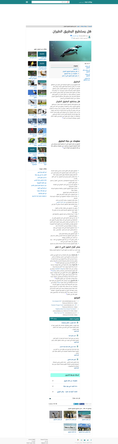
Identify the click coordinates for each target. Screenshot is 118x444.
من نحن (46, 441)
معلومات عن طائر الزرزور (70, 380)
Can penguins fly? (56, 301)
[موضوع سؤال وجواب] (51, 319)
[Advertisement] (59, 15)
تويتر (77, 404)
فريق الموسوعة (75, 36)
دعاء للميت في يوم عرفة (70, 386)
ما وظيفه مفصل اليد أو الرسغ (39, 196)
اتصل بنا (33, 441)
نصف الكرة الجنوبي (61, 202)
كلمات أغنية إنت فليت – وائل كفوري (67, 391)
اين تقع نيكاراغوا (42, 193)
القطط (53, 271)
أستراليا (59, 282)
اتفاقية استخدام (32, 439)
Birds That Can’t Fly (59, 313)
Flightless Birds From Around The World (65, 309)
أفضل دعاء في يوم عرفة (40, 175)
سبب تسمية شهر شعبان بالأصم (38, 185)
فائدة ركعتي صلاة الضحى (40, 180)
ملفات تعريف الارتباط (31, 443)
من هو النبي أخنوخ (42, 188)
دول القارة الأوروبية (41, 183)
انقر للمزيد (76, 331)
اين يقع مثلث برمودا (41, 191)
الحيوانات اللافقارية (59, 269)
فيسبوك (82, 404)
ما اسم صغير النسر (42, 178)
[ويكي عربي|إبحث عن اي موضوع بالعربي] (88, 2)
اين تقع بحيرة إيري (42, 172)
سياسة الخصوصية (44, 439)
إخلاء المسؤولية (44, 443)
